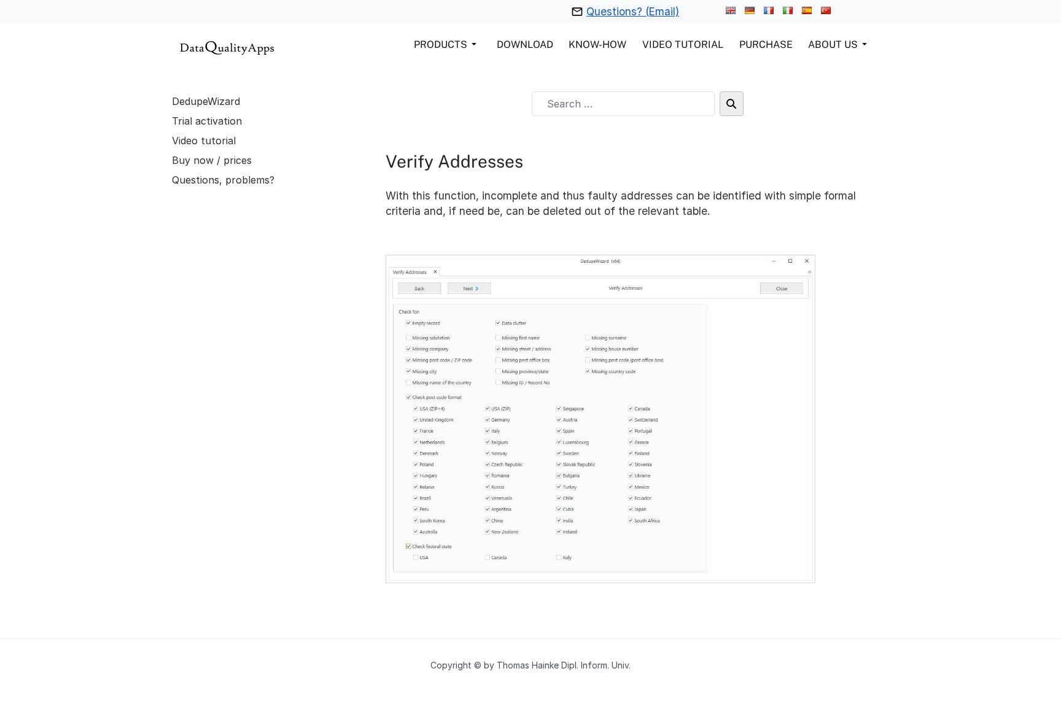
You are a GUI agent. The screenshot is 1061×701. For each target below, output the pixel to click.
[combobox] (623, 103)
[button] (447, 44)
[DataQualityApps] (227, 46)
